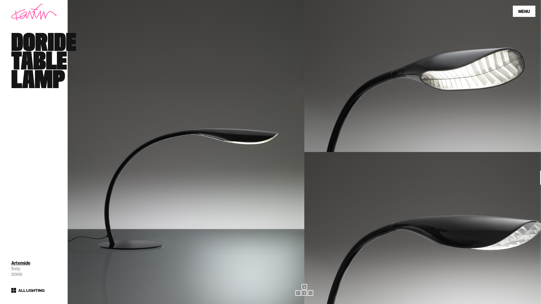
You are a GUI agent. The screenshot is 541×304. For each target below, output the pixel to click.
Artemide (20, 263)
